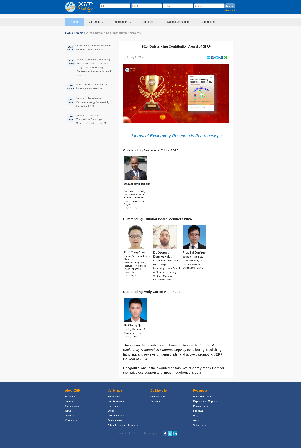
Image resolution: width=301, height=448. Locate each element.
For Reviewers (116, 401)
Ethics (111, 410)
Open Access (115, 420)
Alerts (196, 420)
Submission (199, 425)
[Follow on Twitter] (170, 433)
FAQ (195, 415)
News (79, 33)
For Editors (114, 405)
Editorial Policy (116, 415)
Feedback (198, 410)
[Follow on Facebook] (165, 433)
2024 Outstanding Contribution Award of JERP (176, 46)
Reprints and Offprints (205, 401)
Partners (155, 401)
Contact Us (71, 420)
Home (74, 21)
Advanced (229, 10)
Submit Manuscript (179, 21)
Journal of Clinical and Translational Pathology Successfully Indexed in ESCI (92, 119)
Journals (94, 21)
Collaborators (157, 396)
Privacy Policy (200, 405)
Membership (72, 405)
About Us (148, 21)
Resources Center (203, 396)
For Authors (114, 396)
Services (70, 415)
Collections (208, 21)
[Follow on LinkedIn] (175, 433)
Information (121, 21)
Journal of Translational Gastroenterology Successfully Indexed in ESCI (93, 102)
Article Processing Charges (123, 425)
